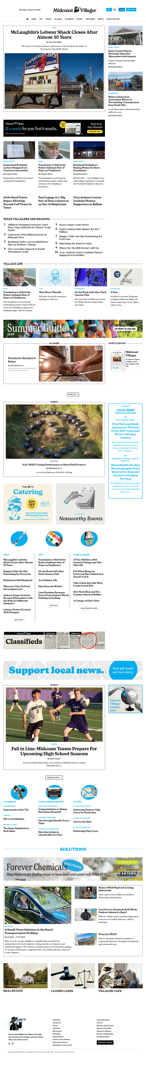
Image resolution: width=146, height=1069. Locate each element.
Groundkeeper (9, 803)
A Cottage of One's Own (86, 597)
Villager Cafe (109, 987)
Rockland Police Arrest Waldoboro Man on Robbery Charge (28, 243)
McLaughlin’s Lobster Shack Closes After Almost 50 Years (18, 559)
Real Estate (13, 987)
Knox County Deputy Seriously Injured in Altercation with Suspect (122, 54)
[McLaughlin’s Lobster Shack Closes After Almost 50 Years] (54, 81)
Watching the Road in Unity (75, 243)
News (40, 161)
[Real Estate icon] (25, 972)
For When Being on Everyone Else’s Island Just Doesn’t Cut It (88, 571)
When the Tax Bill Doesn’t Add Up (79, 248)
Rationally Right (10, 821)
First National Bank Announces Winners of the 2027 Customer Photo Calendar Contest (125, 427)
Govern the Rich (82, 818)
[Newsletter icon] (120, 972)
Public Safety (9, 161)
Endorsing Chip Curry (85, 828)
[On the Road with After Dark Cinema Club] (91, 277)
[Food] (19, 535)
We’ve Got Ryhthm (13, 816)
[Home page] (74, 10)
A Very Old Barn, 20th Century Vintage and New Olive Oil (87, 559)
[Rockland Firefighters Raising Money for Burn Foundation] (89, 150)
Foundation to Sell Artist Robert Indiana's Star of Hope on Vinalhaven (52, 168)
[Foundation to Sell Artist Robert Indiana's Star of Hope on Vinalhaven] (54, 150)
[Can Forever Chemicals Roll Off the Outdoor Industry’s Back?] (86, 911)
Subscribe (131, 9)
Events (54, 399)
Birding (6, 812)
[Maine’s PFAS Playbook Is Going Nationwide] (86, 889)
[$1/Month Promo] (54, 128)
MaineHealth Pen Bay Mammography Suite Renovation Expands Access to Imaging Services (125, 468)
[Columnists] (54, 788)
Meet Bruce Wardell (50, 292)
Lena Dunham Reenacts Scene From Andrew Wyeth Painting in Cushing (53, 592)
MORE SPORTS (53, 774)
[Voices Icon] (19, 788)
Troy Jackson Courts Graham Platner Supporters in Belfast (87, 201)
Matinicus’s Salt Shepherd (17, 577)
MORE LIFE (72, 391)
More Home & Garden (89, 604)
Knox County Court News (74, 224)
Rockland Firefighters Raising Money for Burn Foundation (86, 168)
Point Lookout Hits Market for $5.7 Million (79, 230)
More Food (19, 616)
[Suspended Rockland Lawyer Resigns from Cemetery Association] (19, 150)
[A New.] (126, 277)
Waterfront (113, 93)
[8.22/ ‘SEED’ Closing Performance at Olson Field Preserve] (54, 428)
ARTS (40, 551)
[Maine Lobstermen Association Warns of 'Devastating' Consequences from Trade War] (125, 81)
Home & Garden (81, 551)
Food (54, 28)
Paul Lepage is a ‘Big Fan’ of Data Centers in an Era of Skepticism (53, 201)
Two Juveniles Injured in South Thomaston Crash (26, 250)
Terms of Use (59, 1048)
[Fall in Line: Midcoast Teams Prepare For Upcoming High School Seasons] (54, 711)
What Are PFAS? (107, 931)
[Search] (114, 10)
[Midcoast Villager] (117, 359)
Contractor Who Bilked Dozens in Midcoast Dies (27, 236)
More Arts (54, 602)
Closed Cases (62, 987)
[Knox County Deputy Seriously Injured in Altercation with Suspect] (125, 35)
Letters (77, 798)
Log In (122, 9)
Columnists (9, 798)
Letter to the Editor (81, 803)
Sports (54, 682)
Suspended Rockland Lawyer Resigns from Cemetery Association (15, 168)
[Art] (54, 535)
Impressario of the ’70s (16, 806)
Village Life (79, 289)
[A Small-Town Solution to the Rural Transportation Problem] (38, 901)
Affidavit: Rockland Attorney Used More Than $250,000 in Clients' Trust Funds (29, 227)
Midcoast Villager (27, 1048)
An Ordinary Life (47, 577)
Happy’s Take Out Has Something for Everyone (80, 237)
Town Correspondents (51, 798)
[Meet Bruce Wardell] (55, 277)
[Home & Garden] (89, 535)
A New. (114, 292)
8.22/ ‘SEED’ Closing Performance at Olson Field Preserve (54, 461)
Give (109, 9)
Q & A (41, 289)
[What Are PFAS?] (86, 936)
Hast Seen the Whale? (50, 583)
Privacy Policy (69, 1048)
